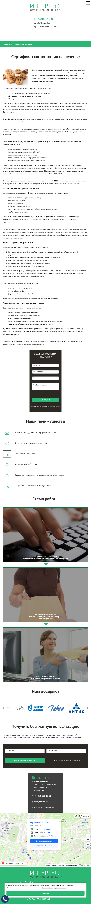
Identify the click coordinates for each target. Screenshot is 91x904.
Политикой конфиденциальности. (54, 888)
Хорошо (45, 893)
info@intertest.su (43, 23)
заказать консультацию (25, 761)
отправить (45, 400)
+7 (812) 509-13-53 (45, 19)
